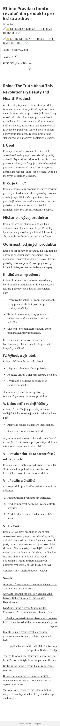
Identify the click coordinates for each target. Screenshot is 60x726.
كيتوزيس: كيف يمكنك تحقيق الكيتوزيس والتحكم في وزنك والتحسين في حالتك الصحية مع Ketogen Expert (29, 622)
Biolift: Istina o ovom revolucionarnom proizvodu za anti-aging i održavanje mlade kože (28, 636)
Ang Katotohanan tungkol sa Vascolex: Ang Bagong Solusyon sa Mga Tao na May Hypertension (28, 598)
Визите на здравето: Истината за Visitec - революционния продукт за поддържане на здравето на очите (27, 680)
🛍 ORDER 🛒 (10, 63)
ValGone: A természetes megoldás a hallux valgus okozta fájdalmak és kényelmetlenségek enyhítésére (30, 694)
